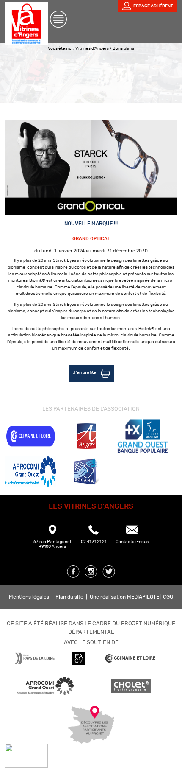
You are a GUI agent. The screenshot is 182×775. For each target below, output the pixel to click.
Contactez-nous (132, 542)
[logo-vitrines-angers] (26, 42)
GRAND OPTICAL (91, 238)
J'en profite (85, 372)
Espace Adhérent (153, 6)
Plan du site (69, 596)
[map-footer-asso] (91, 740)
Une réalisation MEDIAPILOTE (125, 596)
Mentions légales (29, 596)
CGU (168, 596)
